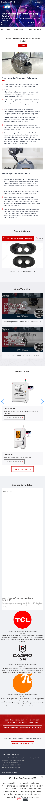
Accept (25, 800)
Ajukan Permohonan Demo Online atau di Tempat (21, 727)
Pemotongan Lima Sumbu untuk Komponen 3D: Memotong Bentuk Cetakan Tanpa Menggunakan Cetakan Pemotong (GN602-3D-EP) (22, 323)
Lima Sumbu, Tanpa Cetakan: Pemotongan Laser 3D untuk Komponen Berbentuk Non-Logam (23, 356)
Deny (19, 800)
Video (9, 29)
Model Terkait (19, 29)
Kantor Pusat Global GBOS (11, 754)
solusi (12, 23)
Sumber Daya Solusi (34, 29)
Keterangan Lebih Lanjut (13, 417)
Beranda (4, 23)
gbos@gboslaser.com (14, 767)
